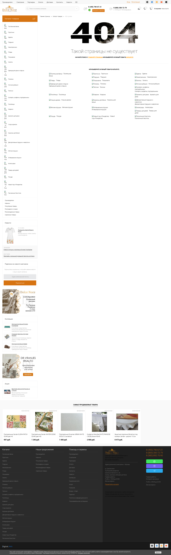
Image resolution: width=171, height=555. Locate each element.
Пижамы (103, 84)
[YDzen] (147, 2)
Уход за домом (66, 100)
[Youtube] (161, 2)
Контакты (59, 2)
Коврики (103, 94)
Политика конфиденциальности (78, 498)
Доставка (50, 2)
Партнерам (31, 2)
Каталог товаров (12, 19)
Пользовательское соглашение (78, 501)
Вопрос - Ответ (73, 491)
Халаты (145, 80)
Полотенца (62, 94)
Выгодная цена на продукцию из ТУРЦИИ (21, 389)
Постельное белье (60, 75)
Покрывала (106, 80)
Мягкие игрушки (67, 107)
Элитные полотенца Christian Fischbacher (20, 324)
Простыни (104, 73)
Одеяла (144, 73)
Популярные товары (11, 206)
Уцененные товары (10, 215)
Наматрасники (152, 77)
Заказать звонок (98, 10)
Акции (7, 384)
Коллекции (9, 319)
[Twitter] (166, 2)
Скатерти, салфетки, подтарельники (146, 91)
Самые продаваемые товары (85, 405)
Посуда (59, 116)
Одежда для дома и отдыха (57, 86)
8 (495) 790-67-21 (95, 7)
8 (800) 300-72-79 (120, 8)
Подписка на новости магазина (16, 264)
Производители (7, 2)
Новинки (7, 203)
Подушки (103, 77)
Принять (158, 552)
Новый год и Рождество (103, 117)
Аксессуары (149, 107)
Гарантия (72, 494)
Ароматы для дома (147, 96)
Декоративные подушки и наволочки (147, 104)
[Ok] (157, 2)
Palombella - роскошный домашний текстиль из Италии (19, 256)
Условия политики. (84, 553)
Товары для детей (146, 112)
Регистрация (136, 2)
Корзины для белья (104, 101)
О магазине (20, 2)
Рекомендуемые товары (12, 212)
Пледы (58, 80)
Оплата (40, 2)
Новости (69, 2)
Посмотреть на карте (112, 484)
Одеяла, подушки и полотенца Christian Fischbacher (18, 249)
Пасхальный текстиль (142, 118)
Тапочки (102, 87)
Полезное (72, 488)
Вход (128, 2)
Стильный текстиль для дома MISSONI (20, 334)
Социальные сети (74, 481)
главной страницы (95, 57)
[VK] (152, 2)
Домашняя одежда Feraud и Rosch (26, 230)
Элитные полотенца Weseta (19, 344)
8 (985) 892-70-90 (154, 455)
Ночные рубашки (154, 84)
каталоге (129, 57)
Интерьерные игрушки (99, 109)
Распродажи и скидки (11, 209)
